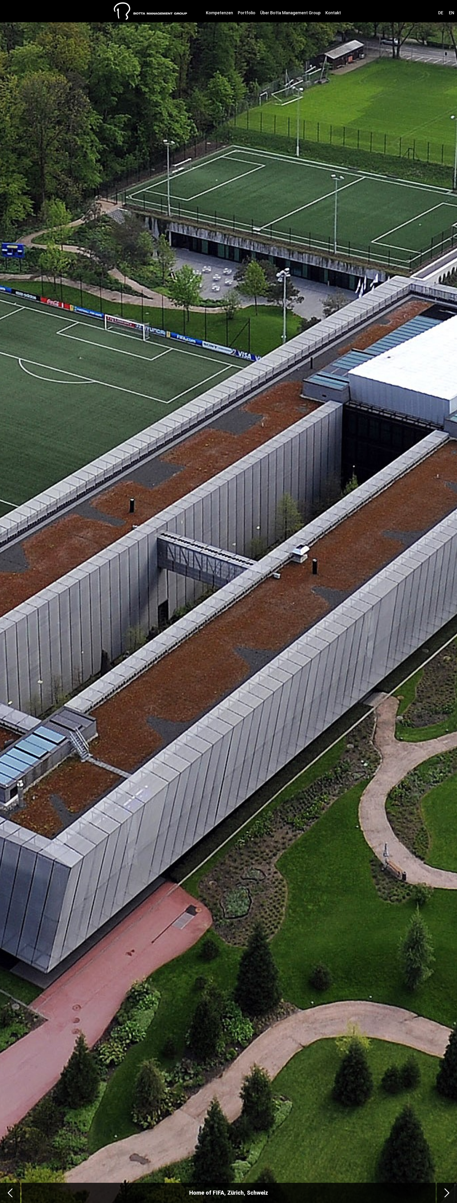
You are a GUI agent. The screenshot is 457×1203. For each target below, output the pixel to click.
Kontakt (333, 12)
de (440, 12)
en (451, 12)
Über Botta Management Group (290, 12)
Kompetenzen (219, 12)
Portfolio (246, 12)
